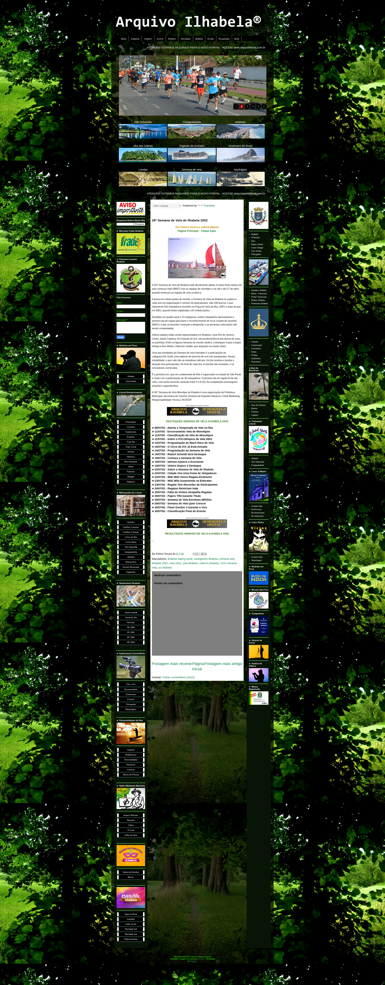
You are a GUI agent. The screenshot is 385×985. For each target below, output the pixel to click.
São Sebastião (131, 547)
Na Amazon (256, 509)
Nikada (202, 959)
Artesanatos (131, 422)
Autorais (130, 522)
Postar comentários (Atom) (178, 677)
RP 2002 (131, 637)
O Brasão (255, 237)
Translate (209, 205)
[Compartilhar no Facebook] (202, 553)
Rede (236, 38)
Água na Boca (131, 914)
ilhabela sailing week (180, 558)
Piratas (254, 355)
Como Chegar (257, 248)
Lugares (254, 415)
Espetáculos (130, 432)
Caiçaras (131, 750)
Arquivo (148, 38)
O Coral (131, 830)
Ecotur (211, 38)
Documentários (130, 689)
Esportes (131, 437)
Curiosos (131, 770)
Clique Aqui (208, 230)
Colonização (256, 345)
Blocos (131, 877)
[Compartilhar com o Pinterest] (205, 553)
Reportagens (130, 709)
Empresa (135, 38)
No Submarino (257, 516)
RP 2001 (131, 632)
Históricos (130, 765)
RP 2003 (131, 642)
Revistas (131, 622)
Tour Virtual (256, 251)
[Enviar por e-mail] (194, 553)
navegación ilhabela (206, 558)
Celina (131, 825)
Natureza (131, 457)
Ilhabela (199, 38)
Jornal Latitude (131, 612)
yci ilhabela (165, 567)
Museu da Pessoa (131, 775)
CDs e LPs (131, 684)
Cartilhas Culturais (131, 532)
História (131, 452)
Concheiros (256, 348)
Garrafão (131, 919)
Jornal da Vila (131, 617)
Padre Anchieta (130, 939)
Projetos (172, 38)
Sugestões (131, 572)
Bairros (254, 408)
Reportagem (256, 560)
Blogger (193, 961)
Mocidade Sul (131, 934)
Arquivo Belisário (130, 815)
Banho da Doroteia (131, 872)
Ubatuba (130, 557)
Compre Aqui (256, 506)
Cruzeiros (131, 427)
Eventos (130, 699)
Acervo (160, 38)
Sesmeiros (256, 362)
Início (123, 38)
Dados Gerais (257, 244)
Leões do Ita (130, 924)
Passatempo (224, 38)
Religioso (131, 482)
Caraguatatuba (131, 552)
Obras (131, 467)
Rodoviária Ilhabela (259, 303)
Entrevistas (131, 694)
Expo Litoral (131, 447)
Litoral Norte (131, 381)
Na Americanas (258, 513)
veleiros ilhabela (209, 563)
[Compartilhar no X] (199, 553)
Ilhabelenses (130, 755)
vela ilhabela (190, 563)
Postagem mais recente (172, 664)
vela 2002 (175, 563)
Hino (253, 241)
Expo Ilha (131, 442)
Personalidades (131, 760)
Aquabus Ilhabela (258, 290)
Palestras (131, 472)
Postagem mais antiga (223, 664)
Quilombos (256, 358)
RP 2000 (131, 627)
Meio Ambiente (130, 462)
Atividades (185, 38)
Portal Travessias (259, 297)
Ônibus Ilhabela (258, 300)
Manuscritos (131, 562)
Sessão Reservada (131, 567)
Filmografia (131, 704)
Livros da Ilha (131, 537)
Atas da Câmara (258, 405)
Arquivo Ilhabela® (189, 23)
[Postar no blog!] (196, 553)
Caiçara (254, 342)
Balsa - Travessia (259, 293)
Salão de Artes (131, 835)
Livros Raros (130, 542)
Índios (254, 352)
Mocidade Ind (131, 929)
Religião (130, 477)
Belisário (131, 820)
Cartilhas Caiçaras (131, 527)
